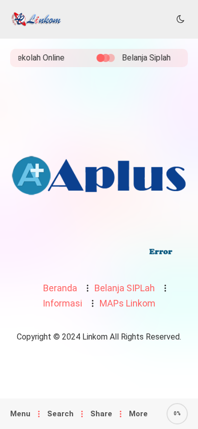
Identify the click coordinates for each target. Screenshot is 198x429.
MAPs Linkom (127, 303)
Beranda (60, 288)
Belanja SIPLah (124, 288)
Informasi (62, 303)
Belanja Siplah (141, 58)
